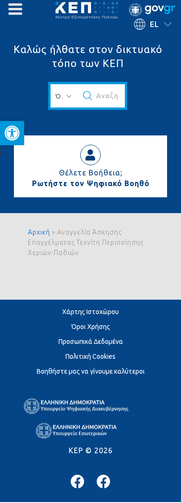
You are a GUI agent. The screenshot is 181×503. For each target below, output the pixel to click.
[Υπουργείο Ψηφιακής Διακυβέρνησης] (77, 481)
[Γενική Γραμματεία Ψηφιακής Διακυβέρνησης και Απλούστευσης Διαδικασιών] (103, 481)
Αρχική (39, 232)
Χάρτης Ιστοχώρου (90, 311)
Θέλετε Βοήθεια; (91, 172)
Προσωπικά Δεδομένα (90, 341)
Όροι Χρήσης (90, 326)
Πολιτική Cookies (90, 356)
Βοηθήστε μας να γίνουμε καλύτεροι (91, 371)
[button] (12, 133)
